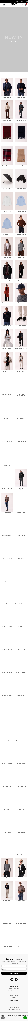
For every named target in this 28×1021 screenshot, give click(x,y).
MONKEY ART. (15, 1018)
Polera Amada (21, 257)
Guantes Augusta (21, 188)
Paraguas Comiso (7, 188)
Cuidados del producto (14, 990)
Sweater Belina (21, 234)
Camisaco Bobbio (21, 441)
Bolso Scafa (21, 855)
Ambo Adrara (7, 832)
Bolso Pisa (21, 946)
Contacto (14, 997)
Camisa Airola (21, 809)
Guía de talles (14, 993)
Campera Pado (7, 535)
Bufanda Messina (7, 143)
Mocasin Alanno (7, 855)
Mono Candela (7, 786)
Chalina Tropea (21, 923)
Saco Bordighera (7, 348)
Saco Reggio (21, 558)
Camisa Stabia (21, 535)
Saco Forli (7, 418)
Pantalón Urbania (7, 900)
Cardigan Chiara (7, 120)
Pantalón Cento (7, 441)
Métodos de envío (14, 1003)
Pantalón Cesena (21, 371)
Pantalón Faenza (7, 763)
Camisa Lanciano (7, 695)
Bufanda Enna (21, 166)
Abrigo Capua (7, 581)
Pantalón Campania (21, 604)
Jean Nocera (7, 512)
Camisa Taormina (7, 946)
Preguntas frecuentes (14, 1007)
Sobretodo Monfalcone (21, 394)
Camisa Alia (7, 809)
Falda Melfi (21, 626)
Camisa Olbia (7, 211)
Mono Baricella (21, 786)
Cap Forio (21, 303)
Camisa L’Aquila (21, 672)
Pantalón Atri (7, 718)
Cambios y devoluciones (14, 988)
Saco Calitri (20, 878)
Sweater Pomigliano (21, 489)
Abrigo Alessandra (21, 280)
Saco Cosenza (7, 604)
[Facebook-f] (16, 979)
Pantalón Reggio (7, 626)
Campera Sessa (21, 464)
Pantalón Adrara (21, 718)
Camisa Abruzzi (7, 672)
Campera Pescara (6, 649)
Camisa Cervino (21, 900)
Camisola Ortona (21, 649)
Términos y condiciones (14, 1009)
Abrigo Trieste (6, 394)
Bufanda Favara (7, 166)
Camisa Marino (7, 234)
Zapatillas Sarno (21, 325)
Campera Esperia (21, 763)
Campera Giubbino (21, 348)
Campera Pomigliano (7, 464)
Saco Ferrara (21, 97)
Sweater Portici (7, 325)
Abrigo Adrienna (7, 303)
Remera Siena (7, 741)
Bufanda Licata (21, 143)
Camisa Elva (21, 832)
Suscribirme (14, 973)
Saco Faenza (7, 97)
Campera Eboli (21, 512)
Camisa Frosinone (21, 211)
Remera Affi (7, 923)
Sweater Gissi (7, 878)
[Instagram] (11, 979)
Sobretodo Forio (7, 488)
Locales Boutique (14, 995)
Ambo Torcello (21, 120)
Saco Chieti (20, 695)
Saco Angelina (7, 257)
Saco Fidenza (21, 418)
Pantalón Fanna (21, 741)
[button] (4, 5)
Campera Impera (7, 280)
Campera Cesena (7, 371)
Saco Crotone (21, 581)
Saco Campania (7, 558)
